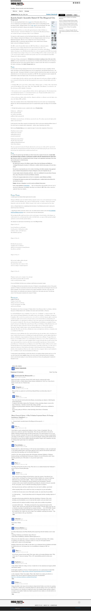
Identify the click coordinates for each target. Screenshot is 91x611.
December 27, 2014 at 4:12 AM (21, 464)
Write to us (15, 11)
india (28, 8)
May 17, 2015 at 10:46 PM (20, 377)
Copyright (13, 608)
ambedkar (54, 48)
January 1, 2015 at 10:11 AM (20, 428)
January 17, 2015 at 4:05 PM (17, 419)
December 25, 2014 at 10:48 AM (21, 583)
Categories (69, 14)
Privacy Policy (23, 608)
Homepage (27, 11)
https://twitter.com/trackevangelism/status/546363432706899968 (36, 571)
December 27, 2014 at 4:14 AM (22, 552)
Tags (75, 14)
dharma (17, 8)
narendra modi (23, 8)
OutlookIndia (27, 185)
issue (35, 25)
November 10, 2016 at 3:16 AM (22, 388)
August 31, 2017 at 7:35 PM (21, 397)
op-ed (30, 22)
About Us (21, 11)
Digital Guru (78, 607)
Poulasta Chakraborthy (52, 14)
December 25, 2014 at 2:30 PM (21, 529)
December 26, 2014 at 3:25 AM (21, 520)
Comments (62, 14)
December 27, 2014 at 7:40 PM (21, 446)
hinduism (31, 8)
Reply (13, 384)
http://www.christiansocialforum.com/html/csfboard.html (24, 577)
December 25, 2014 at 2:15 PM (21, 563)
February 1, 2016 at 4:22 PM (21, 474)
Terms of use (29, 608)
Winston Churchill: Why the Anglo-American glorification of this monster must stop (68, 21)
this (32, 25)
